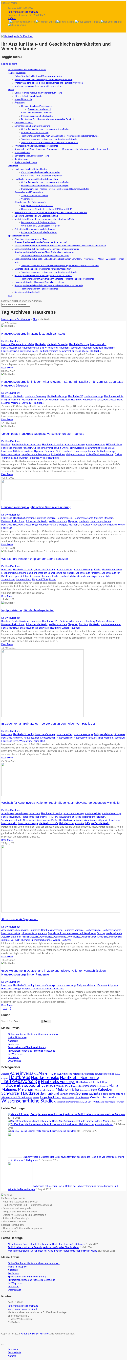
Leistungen (13, 166)
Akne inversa (21, 813)
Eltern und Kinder (50, 576)
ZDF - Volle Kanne (96, 1102)
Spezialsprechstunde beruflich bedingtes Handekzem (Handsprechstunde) (49, 286)
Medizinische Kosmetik (45, 1090)
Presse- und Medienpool (39, 109)
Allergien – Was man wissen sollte (37, 206)
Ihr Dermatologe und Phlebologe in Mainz (27, 69)
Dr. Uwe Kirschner (10, 341)
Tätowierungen (68, 1098)
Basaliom (5, 445)
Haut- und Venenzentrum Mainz (17, 344)
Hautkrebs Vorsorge (79, 344)
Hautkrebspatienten (84, 451)
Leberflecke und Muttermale (35, 454)
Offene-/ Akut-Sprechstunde (28, 96)
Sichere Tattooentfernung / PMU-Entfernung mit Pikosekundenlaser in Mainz (51, 213)
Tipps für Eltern (21, 576)
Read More (7, 368)
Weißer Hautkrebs (91, 351)
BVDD (58, 451)
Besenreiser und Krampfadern (29, 192)
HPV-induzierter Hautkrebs (55, 348)
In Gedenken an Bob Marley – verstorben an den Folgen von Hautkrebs (48, 723)
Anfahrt (12, 18)
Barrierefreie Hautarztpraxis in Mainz (32, 156)
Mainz (113, 1085)
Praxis (11, 89)
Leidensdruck (102, 1086)
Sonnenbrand (24, 573)
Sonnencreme (68, 1094)
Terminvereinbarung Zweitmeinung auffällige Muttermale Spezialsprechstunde (57, 279)
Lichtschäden (58, 454)
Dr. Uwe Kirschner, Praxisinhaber (36, 106)
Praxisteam (13, 1044)
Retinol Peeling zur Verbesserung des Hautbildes (52, 1131)
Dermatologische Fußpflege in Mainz (38, 223)
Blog (10, 295)
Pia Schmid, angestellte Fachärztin (37, 116)
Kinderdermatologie (112, 570)
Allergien (89, 1073)
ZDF (85, 1102)
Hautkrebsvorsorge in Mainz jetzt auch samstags (33, 333)
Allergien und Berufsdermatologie (30, 202)
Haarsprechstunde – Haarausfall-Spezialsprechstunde (39, 282)
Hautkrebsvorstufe (31, 348)
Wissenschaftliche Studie (27, 1101)
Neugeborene (85, 1090)
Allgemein (98, 348)
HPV (50, 817)
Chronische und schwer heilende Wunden (40, 172)
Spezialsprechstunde (41, 940)
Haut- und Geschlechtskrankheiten (31, 169)
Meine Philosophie (23, 99)
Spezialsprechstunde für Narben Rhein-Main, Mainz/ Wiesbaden (44, 252)
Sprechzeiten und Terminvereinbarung (32, 126)
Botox (117, 1074)
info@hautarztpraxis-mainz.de (23, 12)
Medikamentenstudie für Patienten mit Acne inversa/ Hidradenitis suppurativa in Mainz (68, 1124)
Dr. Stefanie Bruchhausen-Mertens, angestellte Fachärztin (48, 119)
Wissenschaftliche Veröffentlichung (68, 1102)
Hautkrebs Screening (57, 344)
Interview (52, 1086)
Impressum (13, 1057)
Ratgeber (105, 1090)
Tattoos (36, 1098)
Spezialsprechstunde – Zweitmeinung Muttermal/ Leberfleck (49, 143)
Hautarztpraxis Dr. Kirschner (35, 1334)
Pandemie (102, 985)
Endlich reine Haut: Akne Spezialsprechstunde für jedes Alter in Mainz (73, 1121)
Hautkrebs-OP (75, 396)
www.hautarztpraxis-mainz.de (23, 1309)
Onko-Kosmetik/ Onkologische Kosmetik (40, 226)
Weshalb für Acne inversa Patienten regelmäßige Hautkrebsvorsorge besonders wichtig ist (60, 802)
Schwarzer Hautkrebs (81, 348)
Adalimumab (59, 937)
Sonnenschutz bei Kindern (61, 573)
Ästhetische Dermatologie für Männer (39, 232)
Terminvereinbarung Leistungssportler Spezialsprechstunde (49, 139)
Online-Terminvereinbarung (47, 448)
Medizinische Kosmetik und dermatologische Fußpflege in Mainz (45, 219)
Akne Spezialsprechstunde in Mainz (31, 239)
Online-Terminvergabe (73, 448)
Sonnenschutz (39, 573)
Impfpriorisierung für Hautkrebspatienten (27, 610)
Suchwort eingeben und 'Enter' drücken (21, 301)
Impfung (90, 621)
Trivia (15, 741)
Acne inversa (7, 813)
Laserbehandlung (87, 1086)
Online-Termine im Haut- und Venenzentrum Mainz (38, 76)
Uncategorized (109, 525)
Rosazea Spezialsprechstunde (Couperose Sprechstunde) (41, 242)
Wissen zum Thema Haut (32, 741)
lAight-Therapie (22, 940)
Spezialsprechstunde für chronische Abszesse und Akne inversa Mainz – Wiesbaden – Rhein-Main (60, 246)
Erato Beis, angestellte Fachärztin (36, 113)
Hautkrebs (40, 344)
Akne (36, 1074)
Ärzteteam (20, 103)
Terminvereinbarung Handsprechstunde (39, 289)
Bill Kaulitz (6, 396)
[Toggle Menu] (2, 1344)
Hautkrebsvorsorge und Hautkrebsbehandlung (36, 179)
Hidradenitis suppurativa (34, 817)
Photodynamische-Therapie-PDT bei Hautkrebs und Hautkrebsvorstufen (49, 83)
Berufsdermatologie (104, 1074)
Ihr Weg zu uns (21, 159)
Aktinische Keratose (23, 451)
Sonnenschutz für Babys (88, 573)
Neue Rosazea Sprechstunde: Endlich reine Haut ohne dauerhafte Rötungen (86, 1114)
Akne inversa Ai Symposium (19, 919)
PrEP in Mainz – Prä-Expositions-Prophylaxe (42, 176)
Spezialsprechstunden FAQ (27, 292)
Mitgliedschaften (22, 153)
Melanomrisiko (29, 400)
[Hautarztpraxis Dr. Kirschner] (17, 36)
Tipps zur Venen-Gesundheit (34, 196)
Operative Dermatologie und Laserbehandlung (36, 216)
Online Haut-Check (24, 123)
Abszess (34, 937)
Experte (4, 1078)
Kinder (97, 570)
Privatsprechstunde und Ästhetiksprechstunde (36, 146)
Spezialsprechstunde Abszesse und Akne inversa (25, 820)
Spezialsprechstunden (18, 236)
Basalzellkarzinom (20, 445)
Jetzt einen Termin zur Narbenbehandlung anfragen (45, 256)
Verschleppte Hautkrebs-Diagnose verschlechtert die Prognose (42, 433)
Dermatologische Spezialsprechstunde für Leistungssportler (43, 269)
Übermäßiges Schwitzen (114, 1102)
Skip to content (9, 64)
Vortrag (101, 933)
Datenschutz (14, 1061)
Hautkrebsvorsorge (17, 73)
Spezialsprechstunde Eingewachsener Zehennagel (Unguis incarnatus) (47, 249)
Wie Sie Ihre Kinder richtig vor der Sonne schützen (34, 558)
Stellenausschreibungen (26, 163)
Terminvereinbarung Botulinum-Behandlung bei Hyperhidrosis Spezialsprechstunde (60, 136)
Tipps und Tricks (40, 580)
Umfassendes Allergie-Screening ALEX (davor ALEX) (46, 209)
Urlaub (52, 580)
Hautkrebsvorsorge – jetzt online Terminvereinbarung (36, 507)
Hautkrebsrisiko (98, 344)
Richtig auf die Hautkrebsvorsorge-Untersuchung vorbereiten (43, 80)
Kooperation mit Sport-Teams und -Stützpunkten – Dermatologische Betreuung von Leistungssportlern (63, 149)
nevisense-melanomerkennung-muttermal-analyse (38, 86)
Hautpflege (102, 1082)
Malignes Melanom (11, 400)
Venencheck (27, 199)
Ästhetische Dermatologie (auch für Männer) (35, 229)
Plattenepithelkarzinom (12, 521)
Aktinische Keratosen (72, 1074)
